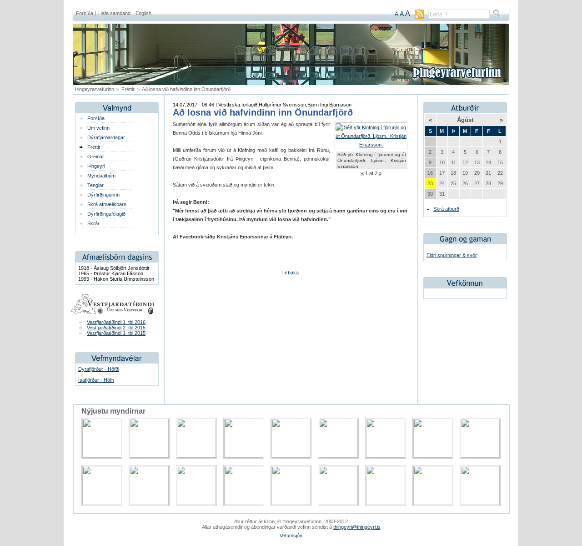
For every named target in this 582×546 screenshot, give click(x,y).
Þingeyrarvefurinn (94, 89)
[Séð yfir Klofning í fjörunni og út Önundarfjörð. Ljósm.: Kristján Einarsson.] (371, 144)
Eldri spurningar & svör (451, 255)
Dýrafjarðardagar (106, 137)
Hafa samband (114, 13)
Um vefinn (98, 128)
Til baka (290, 272)
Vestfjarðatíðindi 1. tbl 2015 (116, 333)
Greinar (95, 156)
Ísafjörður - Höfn (96, 380)
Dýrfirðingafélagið (106, 214)
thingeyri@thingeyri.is (357, 527)
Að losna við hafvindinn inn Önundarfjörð (263, 112)
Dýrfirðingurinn (103, 194)
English (143, 13)
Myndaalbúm (101, 175)
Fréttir (128, 89)
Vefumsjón (291, 535)
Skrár (93, 223)
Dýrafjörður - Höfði (98, 369)
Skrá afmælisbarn (106, 204)
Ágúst (465, 119)
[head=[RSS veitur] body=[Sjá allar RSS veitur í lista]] (419, 17)
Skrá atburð (446, 209)
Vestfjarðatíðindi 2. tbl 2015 (116, 327)
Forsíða (84, 13)
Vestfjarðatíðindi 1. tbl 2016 (116, 322)
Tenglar (95, 185)
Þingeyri (96, 166)
